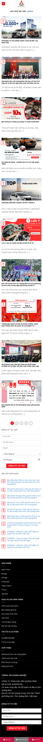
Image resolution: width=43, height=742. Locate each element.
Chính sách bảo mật (9, 658)
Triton (4, 590)
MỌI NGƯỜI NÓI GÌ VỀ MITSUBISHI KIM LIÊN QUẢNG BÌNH (21, 406)
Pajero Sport (6, 586)
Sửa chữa (5, 618)
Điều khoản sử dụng (9, 662)
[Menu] (3, 3)
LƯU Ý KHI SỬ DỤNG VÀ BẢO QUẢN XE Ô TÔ (18, 243)
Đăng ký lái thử (7, 666)
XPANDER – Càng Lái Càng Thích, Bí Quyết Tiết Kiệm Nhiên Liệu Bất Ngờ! (23, 539)
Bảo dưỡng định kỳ (9, 610)
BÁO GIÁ (8, 740)
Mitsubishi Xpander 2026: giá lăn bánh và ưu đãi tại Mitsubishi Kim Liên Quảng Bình (23, 510)
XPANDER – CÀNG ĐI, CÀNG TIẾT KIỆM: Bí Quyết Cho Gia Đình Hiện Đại (23, 533)
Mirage (4, 573)
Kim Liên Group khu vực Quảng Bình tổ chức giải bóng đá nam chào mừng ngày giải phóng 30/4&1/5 (21, 284)
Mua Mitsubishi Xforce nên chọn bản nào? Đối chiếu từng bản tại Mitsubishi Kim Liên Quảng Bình (23, 482)
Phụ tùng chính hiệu (9, 614)
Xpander (5, 594)
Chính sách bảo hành (10, 606)
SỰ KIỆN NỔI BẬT (8, 638)
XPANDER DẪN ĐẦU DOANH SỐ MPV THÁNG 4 (18, 203)
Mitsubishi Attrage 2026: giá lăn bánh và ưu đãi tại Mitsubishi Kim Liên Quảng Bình (24, 497)
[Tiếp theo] (31, 423)
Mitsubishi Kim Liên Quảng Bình (14, 654)
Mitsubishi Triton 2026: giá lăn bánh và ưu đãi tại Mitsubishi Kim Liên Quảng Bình (23, 503)
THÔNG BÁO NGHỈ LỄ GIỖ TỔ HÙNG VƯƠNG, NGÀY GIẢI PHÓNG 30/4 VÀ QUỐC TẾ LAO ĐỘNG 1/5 (20, 325)
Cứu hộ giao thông (9, 622)
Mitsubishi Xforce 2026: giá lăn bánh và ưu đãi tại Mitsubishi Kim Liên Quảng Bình (23, 517)
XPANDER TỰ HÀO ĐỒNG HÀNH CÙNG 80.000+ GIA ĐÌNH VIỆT (20, 41)
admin (30, 11)
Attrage (4, 577)
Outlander (6, 582)
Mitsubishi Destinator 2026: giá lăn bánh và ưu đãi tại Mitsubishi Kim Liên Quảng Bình (24, 490)
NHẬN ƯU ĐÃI (22, 740)
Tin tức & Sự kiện (8, 642)
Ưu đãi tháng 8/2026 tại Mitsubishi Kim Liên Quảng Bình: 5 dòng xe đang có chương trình (24, 525)
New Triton (6, 569)
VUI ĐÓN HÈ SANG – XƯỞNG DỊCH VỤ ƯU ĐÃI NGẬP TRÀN (20, 163)
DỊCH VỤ (37, 740)
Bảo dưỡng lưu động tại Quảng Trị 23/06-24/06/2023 (20, 122)
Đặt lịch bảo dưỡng (9, 626)
